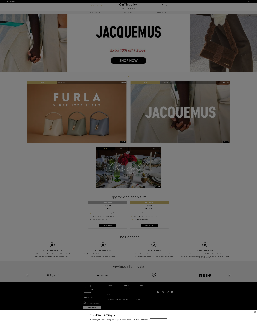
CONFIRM (158, 320)
